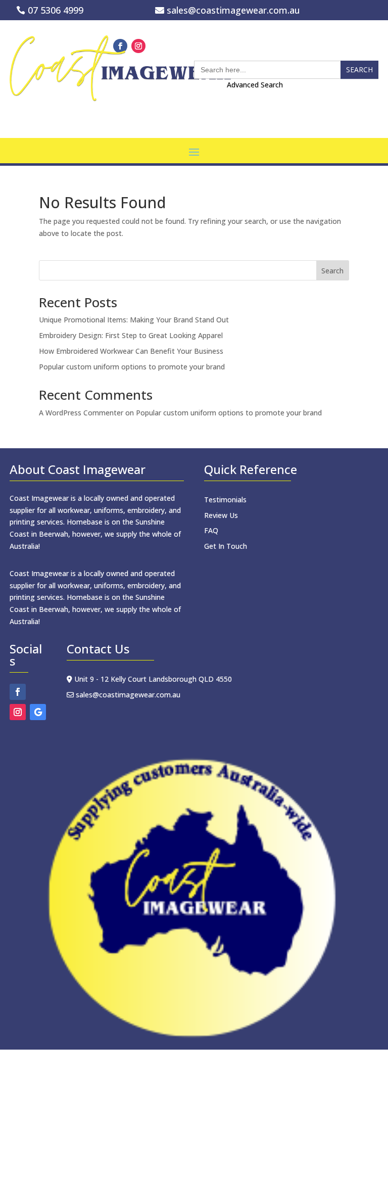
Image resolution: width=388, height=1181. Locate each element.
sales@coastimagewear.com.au (233, 10)
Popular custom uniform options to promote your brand (132, 366)
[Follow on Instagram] (18, 712)
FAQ (211, 530)
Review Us (221, 515)
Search (332, 270)
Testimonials (225, 499)
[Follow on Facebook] (18, 692)
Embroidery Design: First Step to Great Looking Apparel (131, 335)
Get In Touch (225, 546)
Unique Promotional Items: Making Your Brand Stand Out (134, 319)
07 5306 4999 (55, 10)
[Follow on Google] (38, 712)
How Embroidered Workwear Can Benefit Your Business (131, 351)
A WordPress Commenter (81, 412)
